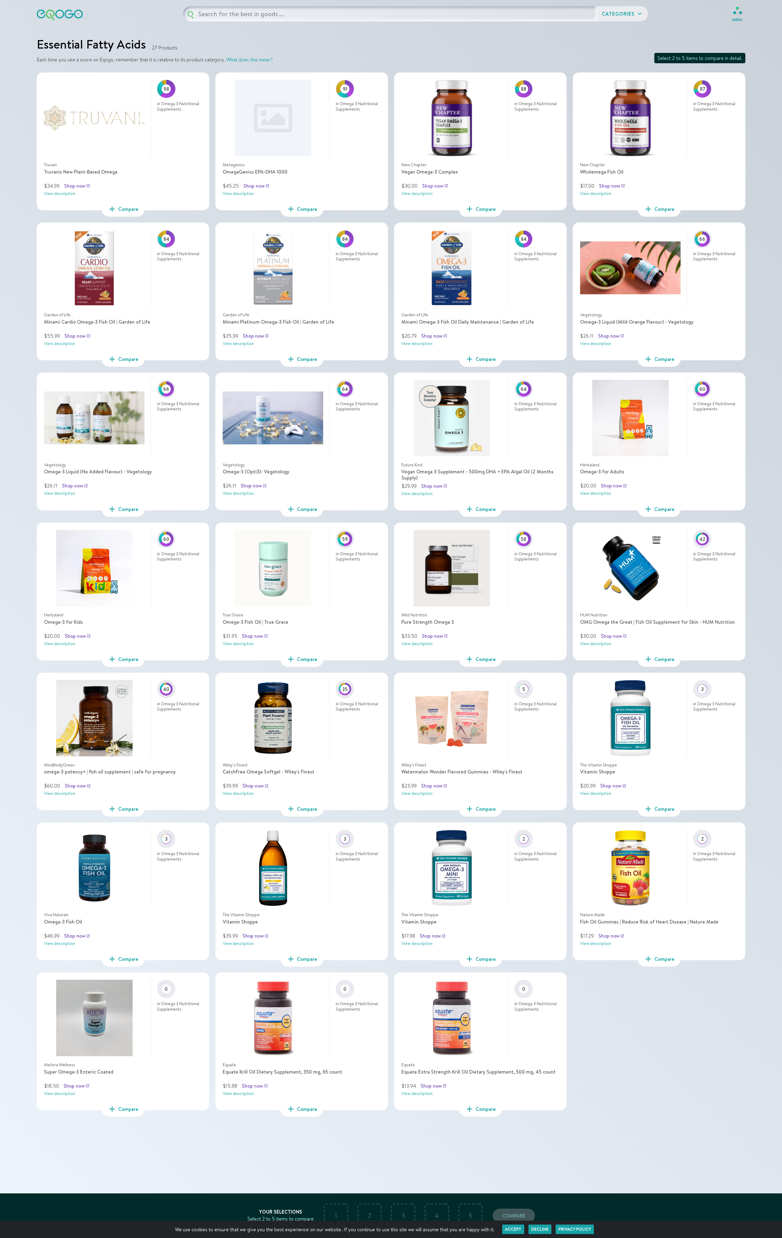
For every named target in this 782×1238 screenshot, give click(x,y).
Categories (622, 13)
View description (59, 193)
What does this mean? (249, 59)
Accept (513, 1229)
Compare (513, 1215)
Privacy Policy (574, 1229)
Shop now (77, 185)
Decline (540, 1229)
